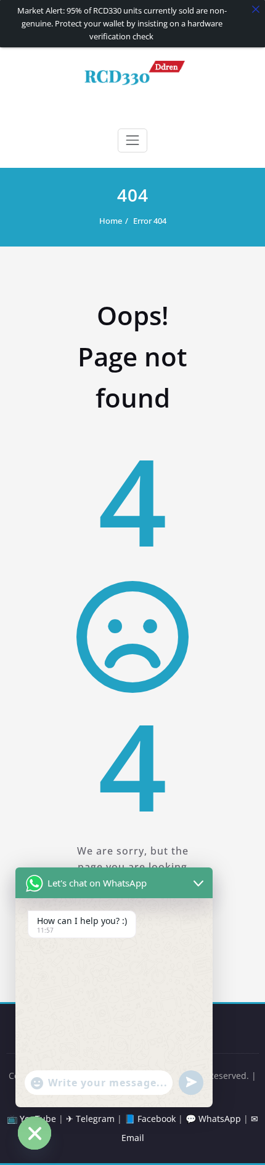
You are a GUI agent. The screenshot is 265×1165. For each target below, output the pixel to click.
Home (110, 220)
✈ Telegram (90, 1118)
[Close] (256, 9)
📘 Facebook (150, 1118)
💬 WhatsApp (213, 1118)
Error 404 (149, 220)
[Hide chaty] (34, 1133)
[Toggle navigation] (132, 140)
